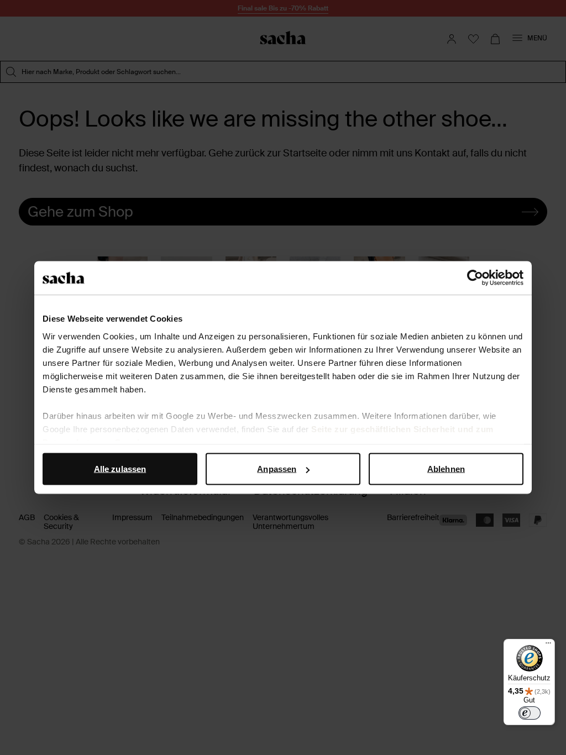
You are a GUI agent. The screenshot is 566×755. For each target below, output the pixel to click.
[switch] (529, 713)
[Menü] (548, 645)
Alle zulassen (120, 469)
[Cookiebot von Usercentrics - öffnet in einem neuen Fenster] (475, 278)
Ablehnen (446, 469)
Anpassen (276, 469)
